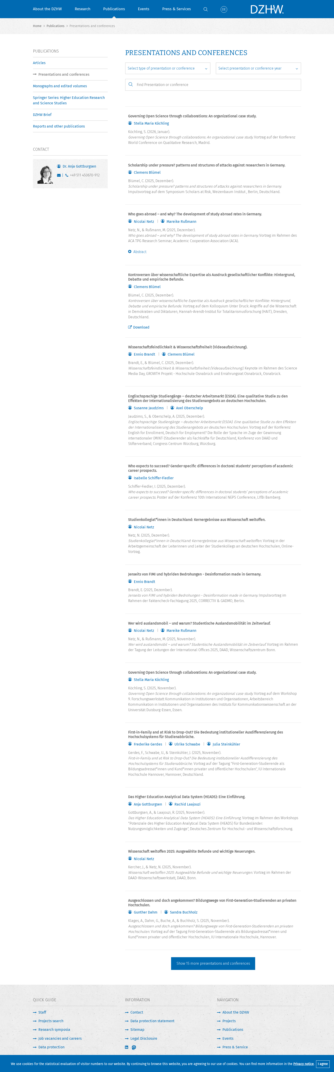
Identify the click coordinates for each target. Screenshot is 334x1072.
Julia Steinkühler (226, 744)
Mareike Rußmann (181, 222)
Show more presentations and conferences (213, 963)
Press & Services (176, 9)
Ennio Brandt (144, 354)
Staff (42, 1012)
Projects (229, 1021)
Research (82, 9)
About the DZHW (47, 9)
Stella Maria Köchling (151, 123)
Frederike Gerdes (148, 744)
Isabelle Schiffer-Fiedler (154, 478)
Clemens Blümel (147, 173)
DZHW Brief (42, 115)
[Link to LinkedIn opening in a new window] (127, 1047)
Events (143, 9)
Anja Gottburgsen (148, 804)
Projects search (50, 1021)
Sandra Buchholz (183, 912)
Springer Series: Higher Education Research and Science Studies (69, 100)
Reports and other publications (59, 126)
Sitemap (137, 1029)
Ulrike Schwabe (187, 744)
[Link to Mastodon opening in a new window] (137, 1047)
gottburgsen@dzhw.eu (60, 176)
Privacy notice (303, 1064)
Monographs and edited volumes (60, 86)
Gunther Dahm (145, 912)
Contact (136, 1012)
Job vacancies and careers (60, 1038)
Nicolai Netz (144, 222)
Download (141, 327)
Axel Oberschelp (189, 408)
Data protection (51, 1047)
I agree (323, 1064)
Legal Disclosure (143, 1038)
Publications (114, 9)
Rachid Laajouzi (187, 804)
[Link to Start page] (267, 9)
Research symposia (54, 1029)
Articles (39, 63)
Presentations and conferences (63, 74)
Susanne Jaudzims (149, 408)
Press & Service (235, 1047)
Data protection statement (152, 1021)
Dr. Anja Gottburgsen (79, 166)
